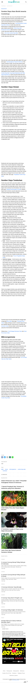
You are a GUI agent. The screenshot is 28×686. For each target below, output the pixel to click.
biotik (2, 469)
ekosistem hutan (4, 326)
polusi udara (9, 321)
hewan (6, 469)
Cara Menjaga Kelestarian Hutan (15, 331)
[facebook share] (2, 457)
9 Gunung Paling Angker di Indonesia (12, 610)
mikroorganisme (12, 469)
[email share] (7, 457)
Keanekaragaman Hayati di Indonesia (14, 61)
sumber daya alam (22, 469)
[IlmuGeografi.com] (14, 2)
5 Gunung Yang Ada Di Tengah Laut (11, 598)
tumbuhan (5, 470)
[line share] (12, 457)
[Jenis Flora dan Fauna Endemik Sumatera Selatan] (14, 541)
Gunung (3, 559)
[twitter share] (5, 457)
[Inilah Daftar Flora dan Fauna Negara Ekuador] (14, 498)
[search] (26, 2)
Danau (2, 617)
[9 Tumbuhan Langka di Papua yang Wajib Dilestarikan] (14, 520)
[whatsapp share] (10, 457)
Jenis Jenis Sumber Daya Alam (11, 33)
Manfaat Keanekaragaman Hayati (14, 189)
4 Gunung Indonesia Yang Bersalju (11, 587)
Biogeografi (4, 8)
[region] (14, 48)
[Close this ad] (27, 681)
